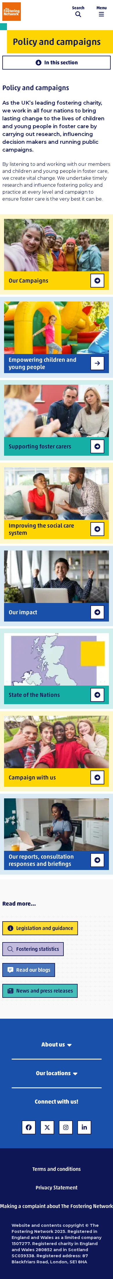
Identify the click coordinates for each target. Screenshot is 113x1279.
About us (53, 1044)
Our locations (53, 1073)
